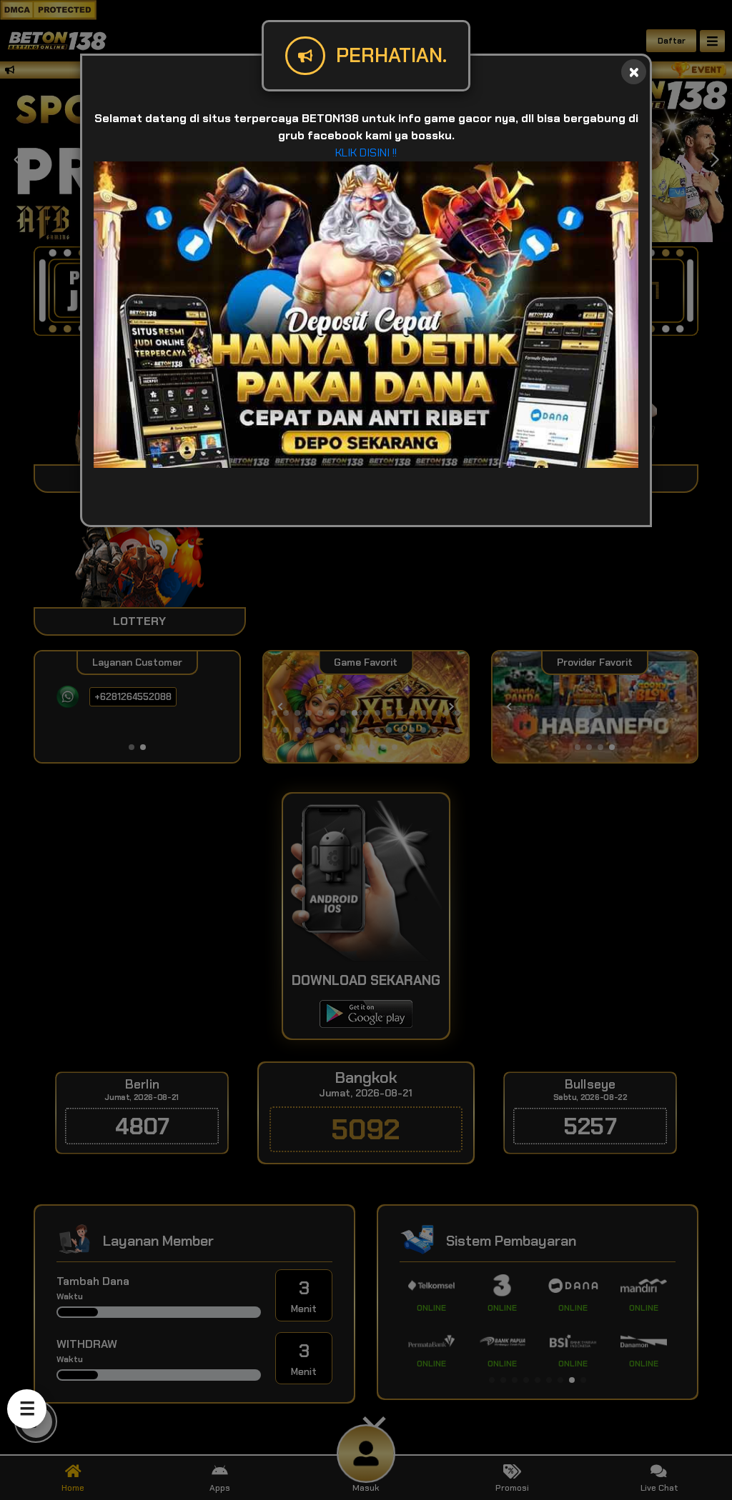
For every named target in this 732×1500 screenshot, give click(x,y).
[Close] (633, 71)
